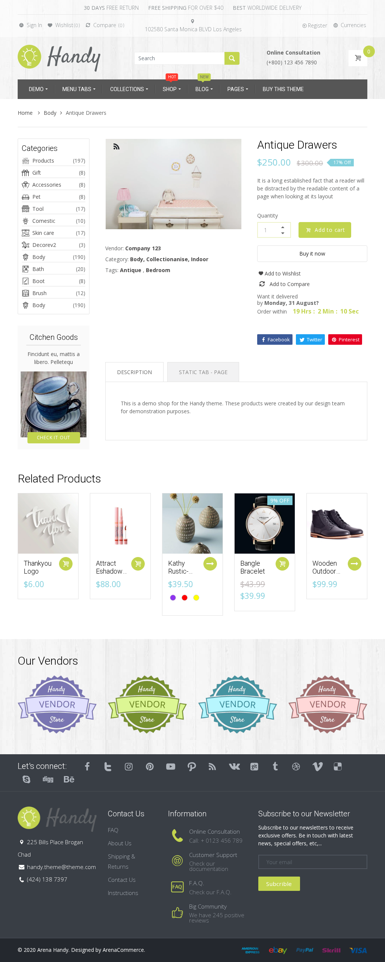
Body (50, 112)
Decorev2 (44, 244)
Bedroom (158, 270)
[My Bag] (358, 58)
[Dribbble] (296, 766)
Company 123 (143, 248)
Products (43, 160)
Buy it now (312, 253)
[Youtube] (170, 766)
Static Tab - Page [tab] (203, 372)
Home (26, 112)
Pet (36, 196)
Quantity (267, 215)
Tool (38, 208)
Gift (36, 172)
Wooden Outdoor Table (324, 571)
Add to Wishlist (283, 273)
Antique (130, 270)
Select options (210, 564)
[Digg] (47, 779)
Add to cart (330, 229)
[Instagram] (128, 766)
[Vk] (233, 766)
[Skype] (26, 779)
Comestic (43, 220)
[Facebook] (87, 766)
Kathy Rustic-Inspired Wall (180, 575)
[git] (254, 766)
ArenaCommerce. (124, 949)
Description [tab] (134, 372)
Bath (38, 268)
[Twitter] (108, 766)
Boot (38, 281)
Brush (39, 293)
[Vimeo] (317, 766)
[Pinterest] (150, 766)
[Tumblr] (275, 766)
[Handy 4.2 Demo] (59, 57)
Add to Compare (290, 284)
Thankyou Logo (38, 567)
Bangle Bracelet (252, 567)
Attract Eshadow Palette (109, 571)
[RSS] (212, 766)
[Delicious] (338, 766)
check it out (54, 437)
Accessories (46, 184)
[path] (191, 766)
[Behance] (68, 779)
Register (317, 25)
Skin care (43, 232)
